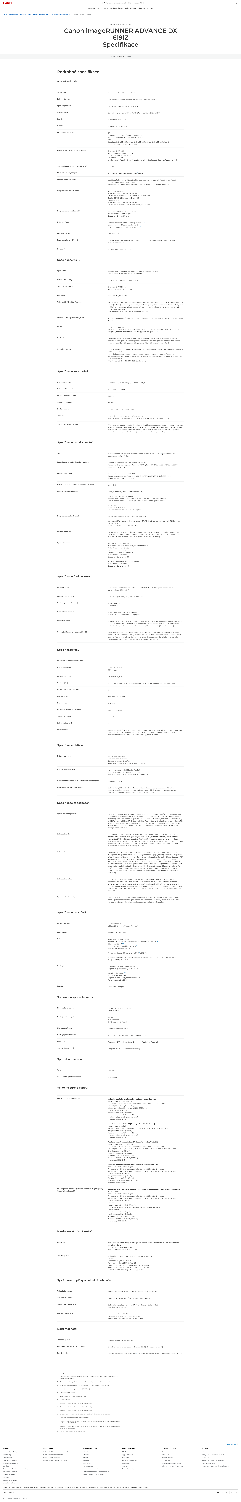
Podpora (128, 56)
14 (137, 966)
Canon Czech (7, 1492)
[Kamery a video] (100, 8)
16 (136, 1353)
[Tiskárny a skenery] (124, 8)
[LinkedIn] (227, 1492)
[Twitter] (232, 1492)
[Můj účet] (236, 3)
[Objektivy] (108, 8)
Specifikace (120, 56)
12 (130, 948)
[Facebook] (218, 1492)
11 (136, 945)
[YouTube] (236, 1492)
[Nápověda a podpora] (153, 8)
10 (123, 943)
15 (125, 972)
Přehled (112, 56)
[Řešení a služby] (136, 8)
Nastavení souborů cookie (139, 1487)
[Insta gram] (222, 1492)
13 (139, 952)
